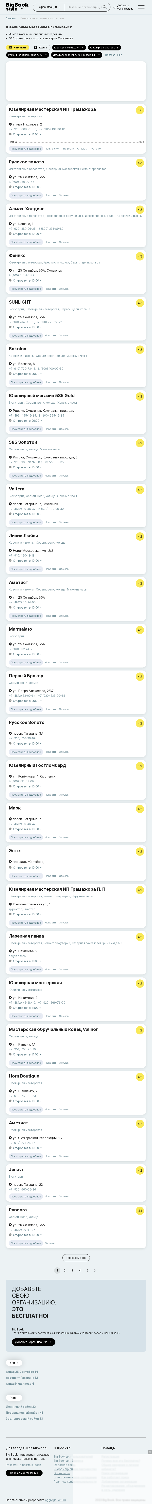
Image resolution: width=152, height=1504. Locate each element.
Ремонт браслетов (93, 169)
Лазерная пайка (26, 936)
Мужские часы (50, 449)
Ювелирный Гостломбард (37, 765)
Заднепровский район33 (24, 1418)
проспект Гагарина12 (22, 1377)
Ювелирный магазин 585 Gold (42, 395)
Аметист (18, 582)
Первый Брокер (26, 675)
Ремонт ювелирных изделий (25, 54)
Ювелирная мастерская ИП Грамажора (52, 109)
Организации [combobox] (48, 7)
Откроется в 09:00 (26, 373)
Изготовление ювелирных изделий (74, 54)
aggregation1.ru (55, 1500)
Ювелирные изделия (66, 47)
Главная (11, 18)
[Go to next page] (95, 1270)
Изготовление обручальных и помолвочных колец (80, 215)
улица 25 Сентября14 (22, 1371)
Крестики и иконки (129, 215)
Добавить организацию (125, 7)
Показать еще (113, 54)
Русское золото (26, 161)
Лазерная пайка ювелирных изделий (97, 943)
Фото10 (96, 148)
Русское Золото (27, 722)
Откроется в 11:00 (26, 134)
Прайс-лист (52, 148)
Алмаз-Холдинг (26, 208)
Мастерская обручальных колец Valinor (53, 1029)
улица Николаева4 (20, 1383)
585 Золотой (23, 442)
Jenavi (16, 1169)
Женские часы (77, 355)
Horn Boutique (24, 1076)
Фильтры (20, 47)
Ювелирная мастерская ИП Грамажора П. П (57, 889)
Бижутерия (16, 309)
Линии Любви (23, 535)
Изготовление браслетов (26, 169)
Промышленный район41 (24, 1412)
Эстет (15, 850)
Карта (43, 47)
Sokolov (17, 348)
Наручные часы (82, 896)
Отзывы (82, 148)
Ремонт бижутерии (57, 896)
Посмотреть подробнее (26, 148)
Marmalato (20, 629)
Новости (68, 148)
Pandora (18, 1209)
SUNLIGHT (20, 302)
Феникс (17, 255)
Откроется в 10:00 (26, 187)
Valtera (16, 488)
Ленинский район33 (21, 1406)
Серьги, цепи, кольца (85, 262)
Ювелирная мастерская (104, 47)
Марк (15, 807)
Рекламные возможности (23, 1464)
